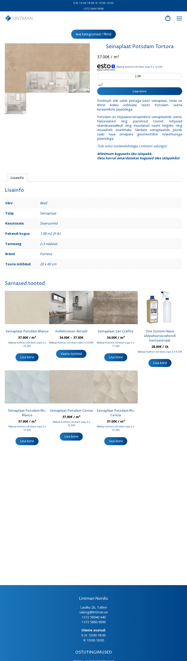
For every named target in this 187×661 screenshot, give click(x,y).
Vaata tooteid (71, 353)
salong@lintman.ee (93, 612)
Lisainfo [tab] (17, 178)
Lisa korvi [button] (27, 357)
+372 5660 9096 (93, 8)
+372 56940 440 (94, 617)
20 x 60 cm (48, 264)
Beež (43, 203)
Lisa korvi (139, 91)
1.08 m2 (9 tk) (50, 233)
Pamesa (46, 254)
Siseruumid (48, 223)
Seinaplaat (48, 213)
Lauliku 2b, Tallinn (93, 607)
